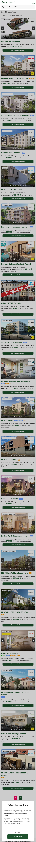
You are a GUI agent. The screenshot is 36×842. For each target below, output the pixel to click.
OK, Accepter (18, 836)
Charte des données (14, 821)
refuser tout (18, 832)
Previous (2, 28)
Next (33, 28)
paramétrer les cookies (18, 829)
